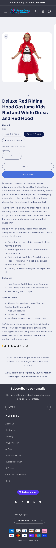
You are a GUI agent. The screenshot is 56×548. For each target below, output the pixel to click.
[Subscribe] (47, 407)
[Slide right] (34, 95)
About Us (9, 424)
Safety (8, 449)
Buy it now (28, 174)
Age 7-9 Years (34, 134)
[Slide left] (22, 95)
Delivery (9, 437)
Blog (7, 481)
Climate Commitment (15, 475)
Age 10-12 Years (13, 140)
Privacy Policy (12, 443)
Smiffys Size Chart (14, 456)
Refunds (9, 468)
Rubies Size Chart (14, 462)
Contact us (10, 430)
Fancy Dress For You (31, 540)
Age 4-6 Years (14, 135)
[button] (6, 11)
